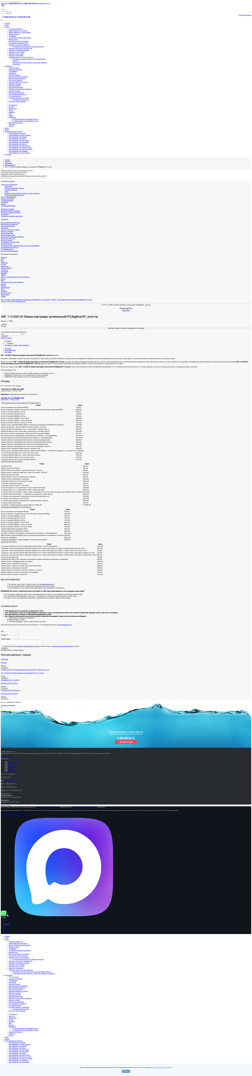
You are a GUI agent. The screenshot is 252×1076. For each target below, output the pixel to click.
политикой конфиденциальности (63, 646)
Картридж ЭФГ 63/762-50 (9, 694)
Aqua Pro (12, 107)
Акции (7, 130)
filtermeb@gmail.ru (48, 584)
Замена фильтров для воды (18, 31)
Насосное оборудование (17, 101)
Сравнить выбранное (8, 705)
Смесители (12, 73)
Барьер (11, 116)
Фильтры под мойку (15, 70)
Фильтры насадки (15, 85)
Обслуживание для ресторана (19, 140)
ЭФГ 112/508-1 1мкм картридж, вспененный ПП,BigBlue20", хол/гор (69, 300)
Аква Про (126, 310)
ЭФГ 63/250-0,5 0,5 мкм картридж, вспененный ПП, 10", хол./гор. (22, 673)
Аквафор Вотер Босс (16, 123)
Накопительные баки (16, 87)
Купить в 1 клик (6, 338)
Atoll (10, 114)
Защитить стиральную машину (19, 50)
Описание (8, 348)
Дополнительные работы (9, 542)
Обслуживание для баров (17, 139)
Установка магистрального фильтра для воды (28, 47)
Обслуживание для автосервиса (20, 135)
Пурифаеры (13, 36)
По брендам (13, 105)
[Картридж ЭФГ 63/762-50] (10, 690)
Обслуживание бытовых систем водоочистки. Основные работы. (21, 403)
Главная (7, 23)
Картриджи (8, 163)
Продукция (8, 66)
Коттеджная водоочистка (17, 94)
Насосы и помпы (14, 91)
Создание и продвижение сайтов (47, 807)
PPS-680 (3, 663)
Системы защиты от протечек (19, 98)
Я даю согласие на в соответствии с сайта (41, 646)
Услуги (7, 27)
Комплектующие (14, 75)
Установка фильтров (16, 29)
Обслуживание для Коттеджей (19, 153)
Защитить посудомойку (17, 52)
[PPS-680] (4, 659)
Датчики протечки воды (21, 100)
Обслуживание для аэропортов (19, 146)
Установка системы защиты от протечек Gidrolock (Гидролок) (34, 973)
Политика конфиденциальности (12, 814)
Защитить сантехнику (16, 55)
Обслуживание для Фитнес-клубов (20, 149)
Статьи (10, 769)
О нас (6, 25)
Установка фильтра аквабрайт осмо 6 (25, 121)
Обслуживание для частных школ (20, 147)
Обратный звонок (14, 762)
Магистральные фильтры (17, 78)
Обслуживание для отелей (18, 137)
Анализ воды (13, 39)
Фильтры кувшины (15, 84)
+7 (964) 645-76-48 (29, 3)
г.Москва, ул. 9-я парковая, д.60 (12, 398)
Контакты (8, 155)
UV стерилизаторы (15, 96)
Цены (7, 128)
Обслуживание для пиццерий (18, 142)
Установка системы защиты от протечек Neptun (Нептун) (32, 972)
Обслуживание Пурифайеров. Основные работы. (16, 507)
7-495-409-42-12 (126, 738)
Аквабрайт (12, 117)
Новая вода (13, 109)
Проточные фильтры (16, 80)
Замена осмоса (14, 34)
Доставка (4, 3)
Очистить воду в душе (16, 54)
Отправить (5, 648)
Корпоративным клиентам (14, 132)
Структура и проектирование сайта (84, 807)
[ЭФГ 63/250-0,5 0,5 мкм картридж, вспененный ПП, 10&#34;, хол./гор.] (25, 670)
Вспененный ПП (10, 165)
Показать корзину (245, 15)
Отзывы (10, 764)
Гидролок (12, 124)
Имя (2, 631)
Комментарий (5, 639)
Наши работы (12, 771)
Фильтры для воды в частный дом (20, 48)
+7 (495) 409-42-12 (15, 3)
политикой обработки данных (162, 1067)
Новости (11, 765)
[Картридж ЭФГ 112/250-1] (10, 680)
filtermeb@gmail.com (43, 3)
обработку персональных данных (27, 646)
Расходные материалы (16, 93)
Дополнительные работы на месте (12, 461)
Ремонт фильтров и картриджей (19, 32)
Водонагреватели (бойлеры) (18, 77)
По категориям (14, 68)
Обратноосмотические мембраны (20, 89)
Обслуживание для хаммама (18, 151)
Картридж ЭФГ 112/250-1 (9, 683)
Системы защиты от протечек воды (21, 57)
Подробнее (6, 757)
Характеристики (10, 350)
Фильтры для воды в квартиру (19, 45)
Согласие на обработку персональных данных (16, 815)
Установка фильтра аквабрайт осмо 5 (25, 119)
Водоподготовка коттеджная (19, 41)
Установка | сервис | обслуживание (17, 345)
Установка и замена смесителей (20, 38)
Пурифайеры (13, 71)
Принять (126, 1071)
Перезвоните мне (126, 742)
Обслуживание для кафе (17, 133)
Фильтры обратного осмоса (18, 82)
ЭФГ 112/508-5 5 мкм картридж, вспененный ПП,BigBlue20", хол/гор (24, 300)
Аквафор (12, 112)
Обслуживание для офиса (17, 144)
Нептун (11, 126)
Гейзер (11, 110)
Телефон (4, 635)
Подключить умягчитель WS (18, 43)
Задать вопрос (13, 767)
